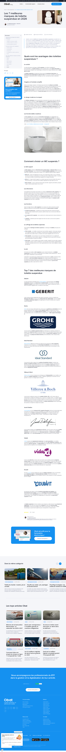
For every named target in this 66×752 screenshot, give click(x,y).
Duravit (8, 67)
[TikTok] (5, 711)
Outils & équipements (10, 9)
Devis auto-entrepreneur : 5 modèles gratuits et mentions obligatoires (33, 626)
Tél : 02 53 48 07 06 (46, 735)
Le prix (8, 53)
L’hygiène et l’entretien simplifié (12, 41)
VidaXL (8, 65)
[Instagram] (17, 708)
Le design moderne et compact (12, 42)
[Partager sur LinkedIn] (8, 73)
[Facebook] (8, 708)
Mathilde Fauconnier (12, 23)
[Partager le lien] (5, 73)
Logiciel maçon (45, 707)
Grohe (8, 59)
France (21, 739)
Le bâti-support (9, 47)
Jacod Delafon (27, 410)
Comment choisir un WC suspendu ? (12, 46)
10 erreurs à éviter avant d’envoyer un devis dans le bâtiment (51, 626)
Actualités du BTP (26, 719)
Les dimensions (9, 49)
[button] (13, 97)
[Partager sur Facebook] (10, 73)
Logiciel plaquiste (46, 712)
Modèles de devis (46, 719)
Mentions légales (25, 735)
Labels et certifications (26, 720)
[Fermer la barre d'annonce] (64, 1)
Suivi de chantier (25, 703)
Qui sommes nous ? (26, 723)
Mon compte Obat (26, 725)
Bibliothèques (25, 704)
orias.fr (39, 746)
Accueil (5, 9)
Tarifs (24, 727)
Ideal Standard (9, 61)
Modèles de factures (46, 720)
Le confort (8, 39)
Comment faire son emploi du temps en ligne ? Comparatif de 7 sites (14, 654)
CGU (30, 735)
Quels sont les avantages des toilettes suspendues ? (12, 38)
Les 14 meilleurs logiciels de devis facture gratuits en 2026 (32, 653)
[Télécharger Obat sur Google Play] (45, 739)
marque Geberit (42, 281)
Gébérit (8, 58)
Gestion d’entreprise (46, 724)
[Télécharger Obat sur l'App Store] (36, 739)
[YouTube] (14, 708)
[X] (11, 708)
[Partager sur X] (13, 73)
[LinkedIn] (5, 708)
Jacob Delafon (9, 64)
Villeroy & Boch (9, 62)
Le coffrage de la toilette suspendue (13, 52)
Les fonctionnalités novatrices (12, 44)
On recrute (24, 724)
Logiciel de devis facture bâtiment (49, 723)
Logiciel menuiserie (46, 708)
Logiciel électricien (46, 703)
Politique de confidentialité (37, 735)
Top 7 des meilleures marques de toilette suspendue (13, 56)
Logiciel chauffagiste (46, 713)
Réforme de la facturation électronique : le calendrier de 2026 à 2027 (14, 626)
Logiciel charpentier (46, 711)
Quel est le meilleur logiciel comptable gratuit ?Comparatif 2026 (51, 653)
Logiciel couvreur (46, 704)
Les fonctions (9, 50)
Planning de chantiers (26, 707)
